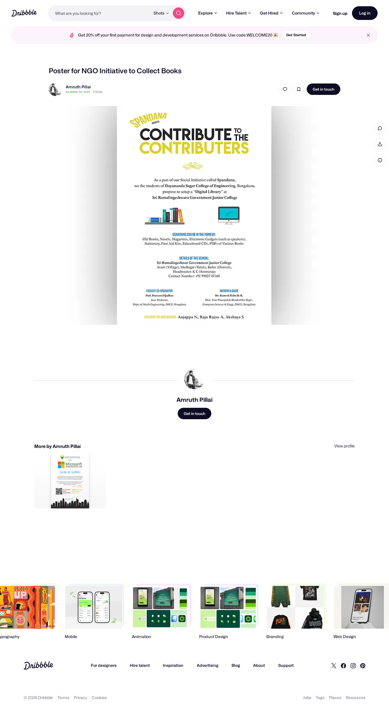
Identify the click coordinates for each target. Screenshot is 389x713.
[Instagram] (353, 665)
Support (286, 665)
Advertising (207, 665)
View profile (344, 445)
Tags (320, 697)
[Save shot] (298, 89)
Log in (364, 13)
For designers (103, 665)
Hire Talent (236, 13)
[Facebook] (343, 665)
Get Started (296, 35)
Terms (63, 697)
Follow (98, 92)
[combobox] (99, 13)
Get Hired (269, 13)
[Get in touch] (72, 498)
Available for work (78, 91)
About (259, 665)
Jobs (307, 697)
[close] (368, 35)
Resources (355, 697)
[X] (333, 665)
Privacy (80, 697)
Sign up (340, 13)
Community (303, 13)
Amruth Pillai (78, 86)
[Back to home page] (24, 13)
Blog (236, 665)
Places (335, 697)
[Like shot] (285, 89)
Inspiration (173, 665)
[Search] (178, 13)
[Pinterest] (362, 665)
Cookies (99, 697)
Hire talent (140, 665)
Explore (205, 13)
